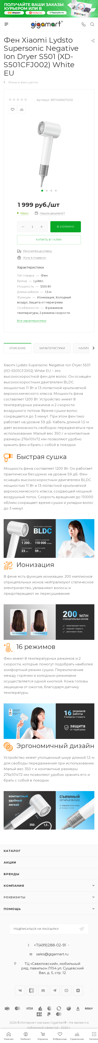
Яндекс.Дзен (78, 990)
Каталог (12, 851)
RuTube (43, 990)
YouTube (66, 990)
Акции (10, 862)
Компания (14, 885)
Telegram (55, 990)
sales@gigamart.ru (52, 954)
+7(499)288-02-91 (50, 945)
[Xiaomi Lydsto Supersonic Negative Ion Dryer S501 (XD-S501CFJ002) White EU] (49, 153)
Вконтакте (20, 990)
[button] (42, 190)
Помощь (12, 909)
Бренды (11, 874)
